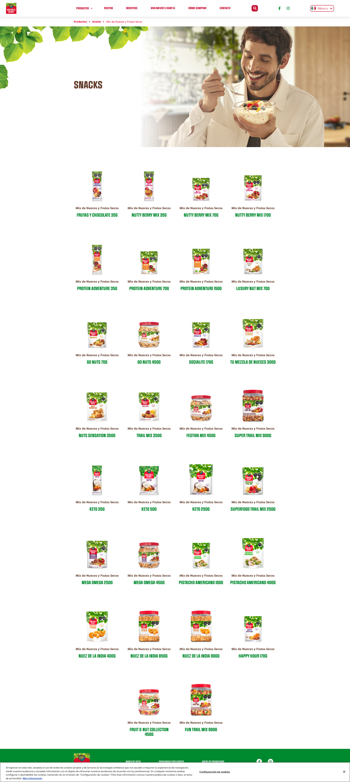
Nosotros (131, 8)
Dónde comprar (197, 8)
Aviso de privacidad (213, 762)
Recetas (108, 8)
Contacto (225, 8)
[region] (175, 772)
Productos (82, 8)
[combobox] (321, 8)
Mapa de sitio (133, 762)
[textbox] (321, 8)
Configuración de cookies (214, 771)
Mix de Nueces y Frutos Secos (124, 21)
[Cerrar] (344, 772)
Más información (32, 778)
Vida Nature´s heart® (163, 8)
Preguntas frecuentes (171, 762)
